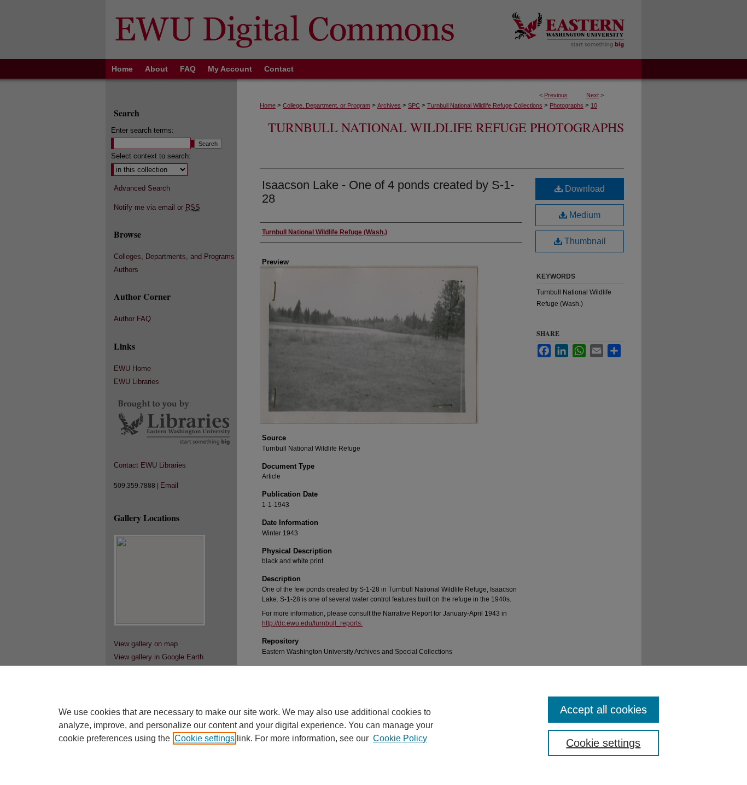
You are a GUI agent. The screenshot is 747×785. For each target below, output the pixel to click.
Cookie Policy (400, 738)
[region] (373, 725)
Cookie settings (204, 738)
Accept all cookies (603, 710)
